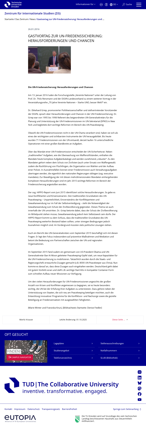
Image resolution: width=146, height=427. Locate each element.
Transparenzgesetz (51, 409)
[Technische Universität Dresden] (13, 4)
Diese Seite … (118, 320)
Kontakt (8, 409)
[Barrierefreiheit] (106, 4)
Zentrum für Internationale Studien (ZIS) (33, 13)
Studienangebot (61, 351)
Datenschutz (34, 409)
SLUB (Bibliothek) (109, 358)
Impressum (19, 409)
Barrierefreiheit (69, 409)
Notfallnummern (109, 351)
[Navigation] (138, 5)
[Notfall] (101, 4)
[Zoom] (49, 60)
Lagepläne (59, 344)
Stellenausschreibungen (112, 344)
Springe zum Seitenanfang (126, 409)
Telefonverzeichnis (63, 358)
